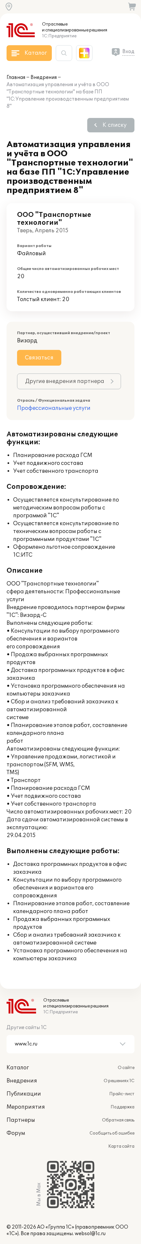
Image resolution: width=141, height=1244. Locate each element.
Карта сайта (121, 1146)
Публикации (24, 1094)
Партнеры (21, 1120)
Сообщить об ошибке (112, 1133)
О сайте (126, 1067)
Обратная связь (118, 1120)
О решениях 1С (119, 1080)
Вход (128, 51)
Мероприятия (26, 1107)
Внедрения (43, 77)
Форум (16, 1133)
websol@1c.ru (90, 1233)
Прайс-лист (121, 1094)
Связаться (39, 357)
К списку (115, 125)
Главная (16, 77)
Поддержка (122, 1107)
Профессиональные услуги (54, 408)
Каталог (18, 1067)
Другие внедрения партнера (64, 381)
